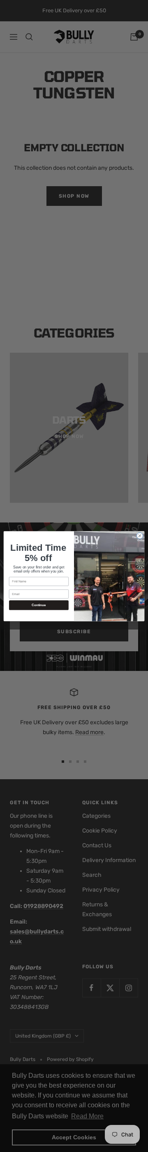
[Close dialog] (139, 535)
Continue (39, 605)
